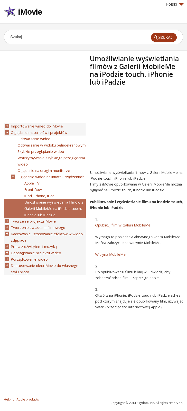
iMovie (30, 11)
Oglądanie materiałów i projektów (39, 132)
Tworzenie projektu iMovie (33, 221)
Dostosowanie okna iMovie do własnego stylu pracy (44, 268)
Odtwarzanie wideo (34, 138)
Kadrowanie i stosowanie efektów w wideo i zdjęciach (47, 237)
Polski (171, 4)
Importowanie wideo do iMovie (37, 126)
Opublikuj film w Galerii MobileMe (122, 225)
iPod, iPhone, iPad (39, 195)
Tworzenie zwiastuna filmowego (38, 227)
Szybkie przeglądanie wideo (41, 151)
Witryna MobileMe (110, 254)
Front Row (33, 189)
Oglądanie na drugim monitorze (44, 170)
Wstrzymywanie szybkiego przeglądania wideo (51, 160)
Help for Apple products (21, 399)
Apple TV (31, 183)
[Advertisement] (131, 131)
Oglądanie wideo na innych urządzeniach (51, 176)
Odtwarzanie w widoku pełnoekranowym (52, 145)
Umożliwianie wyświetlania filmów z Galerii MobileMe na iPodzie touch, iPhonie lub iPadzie (53, 208)
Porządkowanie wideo (29, 259)
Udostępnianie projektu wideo (36, 252)
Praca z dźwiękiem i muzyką (34, 246)
